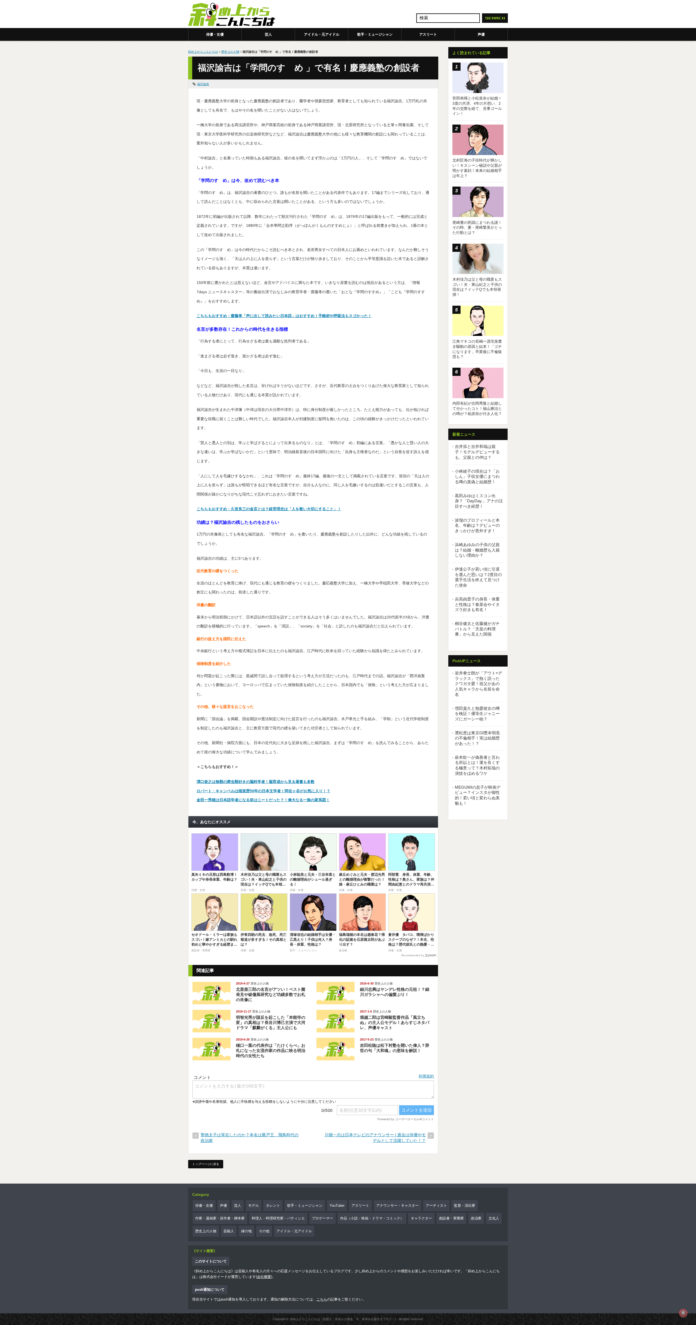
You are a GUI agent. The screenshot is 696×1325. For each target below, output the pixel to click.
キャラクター (421, 1218)
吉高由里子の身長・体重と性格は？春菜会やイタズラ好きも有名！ (477, 604)
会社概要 (264, 1277)
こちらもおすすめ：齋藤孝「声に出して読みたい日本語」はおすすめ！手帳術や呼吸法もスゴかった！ (284, 316)
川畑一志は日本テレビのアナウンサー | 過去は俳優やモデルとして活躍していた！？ (375, 1137)
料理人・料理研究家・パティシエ (278, 1218)
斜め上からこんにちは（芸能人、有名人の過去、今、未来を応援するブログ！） (344, 1319)
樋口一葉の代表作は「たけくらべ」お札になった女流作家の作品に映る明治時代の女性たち (270, 1050)
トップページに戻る (205, 1164)
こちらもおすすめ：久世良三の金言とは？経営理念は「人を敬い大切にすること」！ (269, 509)
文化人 (494, 1218)
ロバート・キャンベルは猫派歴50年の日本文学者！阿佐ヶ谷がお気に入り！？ (263, 791)
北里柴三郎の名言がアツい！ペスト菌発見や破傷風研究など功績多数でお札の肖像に (270, 994)
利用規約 (426, 1076)
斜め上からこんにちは (203, 51)
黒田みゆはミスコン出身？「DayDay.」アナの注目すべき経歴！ (479, 501)
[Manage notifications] (683, 1313)
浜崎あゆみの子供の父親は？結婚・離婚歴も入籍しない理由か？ (477, 550)
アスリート (428, 34)
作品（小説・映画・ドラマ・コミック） (372, 1218)
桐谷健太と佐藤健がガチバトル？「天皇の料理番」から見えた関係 (477, 628)
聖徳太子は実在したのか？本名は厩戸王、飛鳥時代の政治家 (250, 1137)
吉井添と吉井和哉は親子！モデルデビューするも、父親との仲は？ (477, 451)
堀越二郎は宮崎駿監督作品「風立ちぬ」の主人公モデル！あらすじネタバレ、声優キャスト (394, 1022)
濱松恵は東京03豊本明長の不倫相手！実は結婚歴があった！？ (477, 738)
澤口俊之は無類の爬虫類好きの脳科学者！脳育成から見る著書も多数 (256, 781)
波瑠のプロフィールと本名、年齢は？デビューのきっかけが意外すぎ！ (477, 525)
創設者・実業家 (451, 1218)
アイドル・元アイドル (321, 34)
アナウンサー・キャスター (397, 1205)
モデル (253, 1205)
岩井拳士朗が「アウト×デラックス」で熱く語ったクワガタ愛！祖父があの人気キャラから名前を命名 (478, 684)
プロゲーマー (322, 1218)
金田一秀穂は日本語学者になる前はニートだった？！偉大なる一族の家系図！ (263, 800)
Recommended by (412, 955)
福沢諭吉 (203, 84)
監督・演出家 (464, 1205)
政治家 (476, 1218)
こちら (321, 1299)
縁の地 (246, 1231)
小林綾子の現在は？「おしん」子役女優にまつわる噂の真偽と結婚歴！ (477, 476)
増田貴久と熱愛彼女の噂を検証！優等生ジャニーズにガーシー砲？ (477, 713)
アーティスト (436, 1205)
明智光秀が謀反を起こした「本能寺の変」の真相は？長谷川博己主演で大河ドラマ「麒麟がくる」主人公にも (270, 1022)
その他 (264, 1231)
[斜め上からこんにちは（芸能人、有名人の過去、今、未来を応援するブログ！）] (231, 15)
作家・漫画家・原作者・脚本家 (220, 1218)
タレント (273, 1205)
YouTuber (337, 1205)
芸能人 (228, 1231)
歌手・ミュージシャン (375, 34)
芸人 (268, 34)
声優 (481, 34)
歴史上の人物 (230, 51)
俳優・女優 (215, 34)
